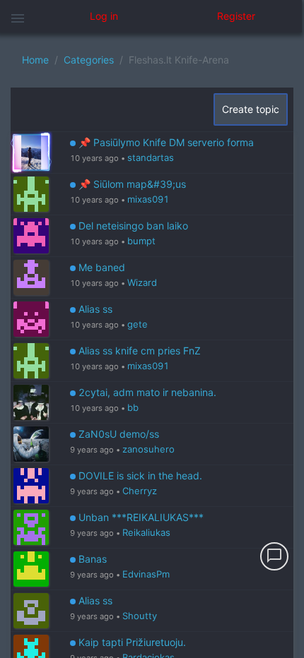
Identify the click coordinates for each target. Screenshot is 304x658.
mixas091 (148, 199)
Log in (104, 16)
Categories (89, 60)
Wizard (142, 282)
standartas (150, 157)
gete (137, 324)
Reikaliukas (146, 532)
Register (236, 16)
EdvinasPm (146, 574)
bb (133, 407)
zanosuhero (148, 449)
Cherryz (139, 490)
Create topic (250, 109)
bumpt (141, 240)
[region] (152, 345)
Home (35, 60)
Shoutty (139, 615)
